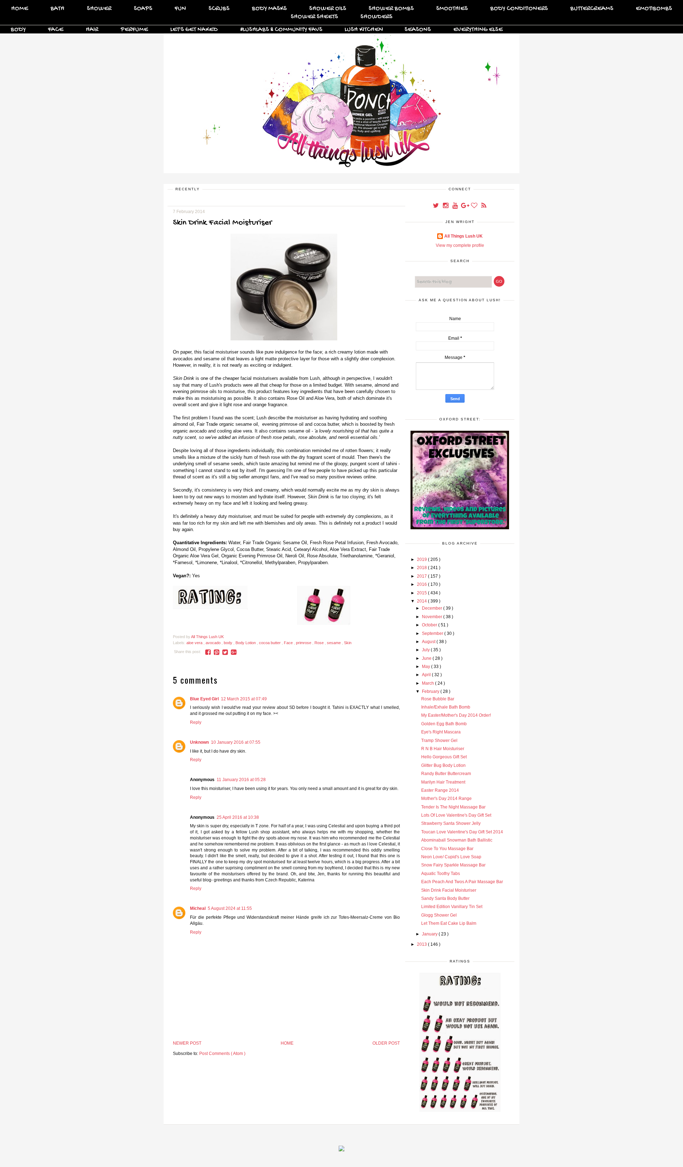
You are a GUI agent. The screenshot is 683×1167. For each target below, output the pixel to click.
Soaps (143, 8)
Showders (376, 17)
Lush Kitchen (364, 29)
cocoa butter (270, 643)
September (433, 633)
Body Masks (269, 8)
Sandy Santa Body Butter (445, 898)
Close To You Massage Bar (447, 848)
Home (19, 8)
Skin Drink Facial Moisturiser (448, 890)
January (430, 934)
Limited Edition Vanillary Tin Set (451, 906)
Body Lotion (246, 643)
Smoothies (452, 8)
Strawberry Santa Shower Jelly (451, 823)
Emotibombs (654, 8)
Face (55, 29)
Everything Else (478, 29)
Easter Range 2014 (440, 790)
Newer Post (187, 1043)
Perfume (134, 29)
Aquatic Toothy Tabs (440, 873)
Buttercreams (591, 8)
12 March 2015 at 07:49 (244, 698)
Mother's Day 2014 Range (446, 798)
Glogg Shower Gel (439, 915)
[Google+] (465, 206)
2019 (422, 559)
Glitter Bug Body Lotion (443, 765)
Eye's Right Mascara (441, 732)
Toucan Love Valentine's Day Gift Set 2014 (462, 831)
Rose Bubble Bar (437, 698)
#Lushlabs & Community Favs (281, 29)
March (428, 683)
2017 (422, 576)
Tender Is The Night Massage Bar (453, 807)
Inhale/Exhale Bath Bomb (445, 707)
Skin (347, 643)
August (429, 641)
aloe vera (194, 643)
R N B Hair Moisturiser (442, 748)
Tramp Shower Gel (439, 740)
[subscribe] (484, 206)
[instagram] (446, 206)
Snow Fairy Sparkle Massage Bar (453, 865)
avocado (214, 643)
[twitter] (436, 206)
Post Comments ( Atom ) (222, 1053)
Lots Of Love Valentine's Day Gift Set (456, 815)
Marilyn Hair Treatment (443, 782)
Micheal (198, 908)
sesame (334, 643)
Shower (99, 8)
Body (18, 29)
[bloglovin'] (475, 206)
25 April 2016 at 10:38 (238, 817)
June (427, 658)
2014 (422, 601)
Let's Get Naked (194, 29)
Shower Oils (327, 8)
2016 (422, 584)
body (228, 643)
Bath (57, 8)
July (426, 649)
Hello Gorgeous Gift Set (444, 756)
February (431, 691)
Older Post (386, 1043)
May (426, 666)
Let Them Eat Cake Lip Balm (448, 923)
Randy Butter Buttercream (446, 773)
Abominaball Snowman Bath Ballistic (456, 840)
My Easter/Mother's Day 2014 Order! (456, 715)
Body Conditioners (519, 8)
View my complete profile (460, 245)
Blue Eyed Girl (204, 698)
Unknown (199, 742)
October (430, 624)
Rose (319, 643)
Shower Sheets (314, 17)
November (432, 616)
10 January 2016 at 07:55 (235, 742)
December (432, 608)
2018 (422, 567)
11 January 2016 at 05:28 (241, 779)
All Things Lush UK (463, 236)
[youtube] (455, 206)
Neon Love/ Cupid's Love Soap (451, 856)
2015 (422, 592)
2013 (422, 944)
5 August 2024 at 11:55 (230, 908)
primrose (304, 643)
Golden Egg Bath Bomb (444, 723)
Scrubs (218, 8)
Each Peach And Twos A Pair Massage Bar (462, 881)
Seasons (417, 29)
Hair (92, 29)
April (427, 674)
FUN (180, 8)
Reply (195, 722)
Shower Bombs (391, 8)
